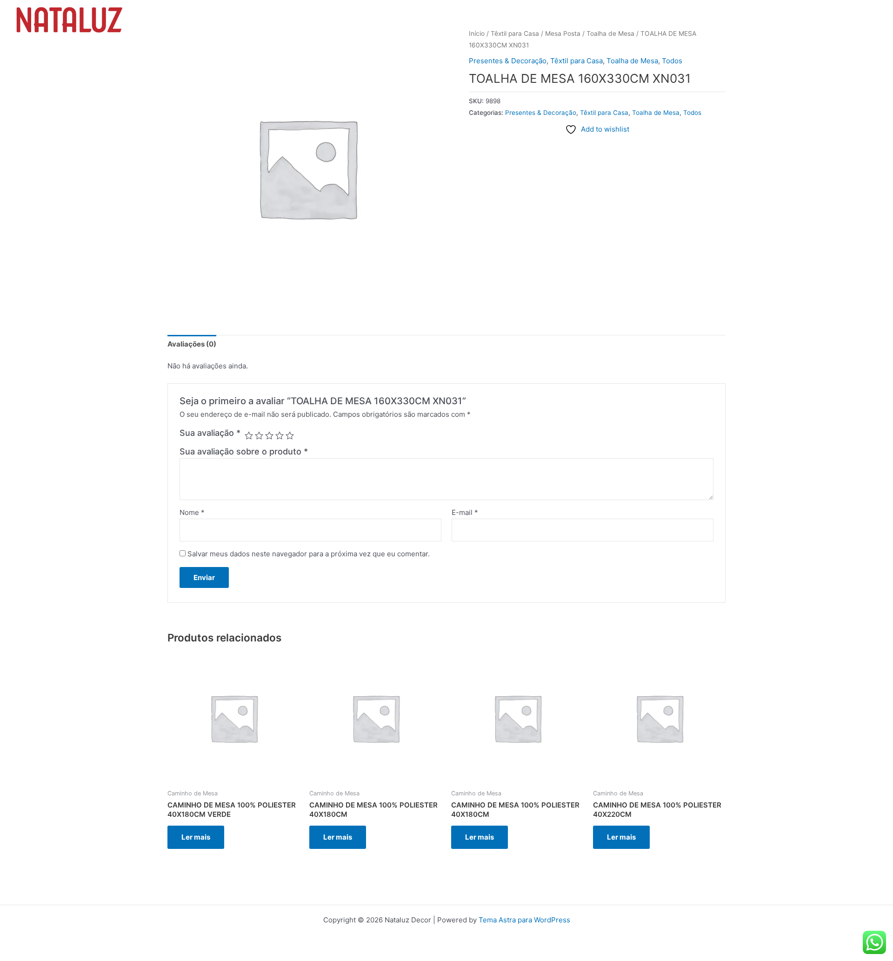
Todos (672, 60)
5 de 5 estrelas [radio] (290, 435)
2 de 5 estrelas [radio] (259, 435)
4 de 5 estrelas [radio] (279, 435)
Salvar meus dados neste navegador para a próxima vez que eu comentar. (308, 553)
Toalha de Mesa (632, 60)
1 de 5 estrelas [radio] (249, 435)
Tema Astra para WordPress (524, 919)
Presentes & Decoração (507, 60)
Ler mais (195, 837)
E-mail (465, 512)
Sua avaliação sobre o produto (244, 451)
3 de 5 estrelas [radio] (269, 435)
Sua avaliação (210, 433)
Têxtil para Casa (576, 60)
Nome (192, 512)
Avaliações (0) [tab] (191, 344)
